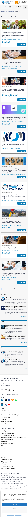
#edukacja (4, 39)
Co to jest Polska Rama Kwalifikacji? (10, 415)
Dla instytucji (11, 11)
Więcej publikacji (24, 342)
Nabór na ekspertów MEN (7, 433)
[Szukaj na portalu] (25, 7)
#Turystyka (10, 225)
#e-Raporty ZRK (5, 66)
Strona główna (4, 11)
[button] (26, 491)
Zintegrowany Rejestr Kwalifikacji (9, 412)
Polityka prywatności (6, 462)
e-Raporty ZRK (4, 441)
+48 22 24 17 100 (6, 389)
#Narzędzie (4, 121)
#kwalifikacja (4, 225)
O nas (2, 455)
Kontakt (18, 7)
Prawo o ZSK (4, 419)
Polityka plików (7, 464)
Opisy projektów (5, 448)
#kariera (8, 250)
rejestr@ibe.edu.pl (9, 391)
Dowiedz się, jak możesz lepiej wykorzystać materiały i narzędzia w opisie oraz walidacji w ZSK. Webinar (13, 91)
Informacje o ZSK (5, 410)
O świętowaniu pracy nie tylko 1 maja (11, 248)
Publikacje (3, 423)
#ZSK (21, 66)
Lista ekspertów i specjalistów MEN (9, 431)
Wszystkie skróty (24, 316)
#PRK (3, 94)
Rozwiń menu (5, 6)
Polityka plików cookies (10, 515)
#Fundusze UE (19, 39)
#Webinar (6, 94)
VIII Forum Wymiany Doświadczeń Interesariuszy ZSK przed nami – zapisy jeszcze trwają (13, 196)
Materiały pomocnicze (6, 421)
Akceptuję (15, 504)
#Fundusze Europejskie (6, 41)
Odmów (14, 508)
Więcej (26, 368)
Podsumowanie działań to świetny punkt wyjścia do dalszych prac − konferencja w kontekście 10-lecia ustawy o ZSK (14, 170)
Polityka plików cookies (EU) (8, 468)
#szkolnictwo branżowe (11, 39)
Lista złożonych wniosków (7, 435)
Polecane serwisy (5, 446)
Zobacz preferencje (15, 511)
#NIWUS (9, 121)
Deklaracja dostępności (7, 466)
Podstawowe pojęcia (6, 417)
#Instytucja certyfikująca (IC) (14, 66)
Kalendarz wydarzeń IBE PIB (8, 443)
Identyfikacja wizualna (6, 459)
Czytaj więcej (22, 44)
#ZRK (8, 277)
